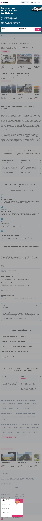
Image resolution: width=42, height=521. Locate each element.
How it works (3, 490)
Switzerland (22, 429)
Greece (21, 427)
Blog (2, 517)
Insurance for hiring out (19, 494)
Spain (10, 427)
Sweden (14, 429)
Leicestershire (14, 416)
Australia (35, 432)
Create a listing (18, 490)
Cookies (23, 517)
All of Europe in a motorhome (8, 437)
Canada (4, 427)
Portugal (16, 434)
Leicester (20, 403)
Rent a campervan (6, 81)
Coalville (4, 408)
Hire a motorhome (6, 51)
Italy (29, 432)
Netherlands (10, 432)
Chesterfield (34, 403)
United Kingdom (35, 427)
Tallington (27, 403)
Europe (4, 432)
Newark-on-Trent (12, 403)
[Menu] (40, 2)
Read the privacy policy (5, 512)
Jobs (10, 517)
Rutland (4, 403)
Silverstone (11, 408)
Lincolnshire (22, 416)
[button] (2, 519)
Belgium (15, 427)
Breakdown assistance (19, 496)
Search (37, 29)
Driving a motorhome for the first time (6, 495)
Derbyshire (4, 419)
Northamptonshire (31, 416)
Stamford (18, 408)
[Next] (14, 59)
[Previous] (2, 59)
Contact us (6, 517)
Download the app (24, 2)
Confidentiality (18, 517)
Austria (24, 432)
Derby (33, 408)
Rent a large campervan (7, 448)
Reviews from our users (5, 497)
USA (9, 429)
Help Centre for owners (19, 498)
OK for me (17, 515)
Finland (28, 429)
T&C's (13, 517)
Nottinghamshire (6, 416)
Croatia (27, 427)
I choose (6, 515)
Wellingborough (26, 408)
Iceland (34, 429)
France (4, 429)
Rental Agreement (18, 492)
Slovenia (17, 432)
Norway (23, 434)
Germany (4, 434)
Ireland (10, 434)
